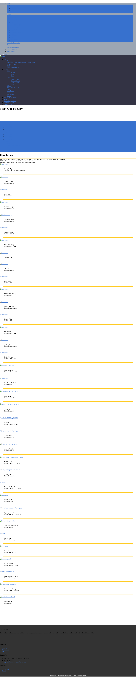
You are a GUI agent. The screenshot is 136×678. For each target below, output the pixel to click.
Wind (12, 22)
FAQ (12, 10)
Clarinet (11, 138)
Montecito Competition (13, 43)
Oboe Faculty (18, 27)
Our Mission (5, 669)
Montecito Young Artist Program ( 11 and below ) (25, 7)
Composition (14, 39)
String (12, 16)
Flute (10, 134)
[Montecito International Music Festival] (4, 54)
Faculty (9, 14)
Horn (15, 29)
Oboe (10, 136)
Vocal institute (11, 51)
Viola (15, 19)
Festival (9, 3)
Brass (12, 40)
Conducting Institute (13, 47)
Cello (15, 21)
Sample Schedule (16, 8)
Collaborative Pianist (17, 32)
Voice (12, 34)
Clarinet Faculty (19, 26)
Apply (9, 45)
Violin (16, 17)
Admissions (5, 650)
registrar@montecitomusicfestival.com (15, 662)
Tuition (13, 5)
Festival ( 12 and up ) (17, 12)
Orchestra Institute (12, 49)
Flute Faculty (18, 24)
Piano (12, 31)
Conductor (14, 36)
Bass (12, 37)
